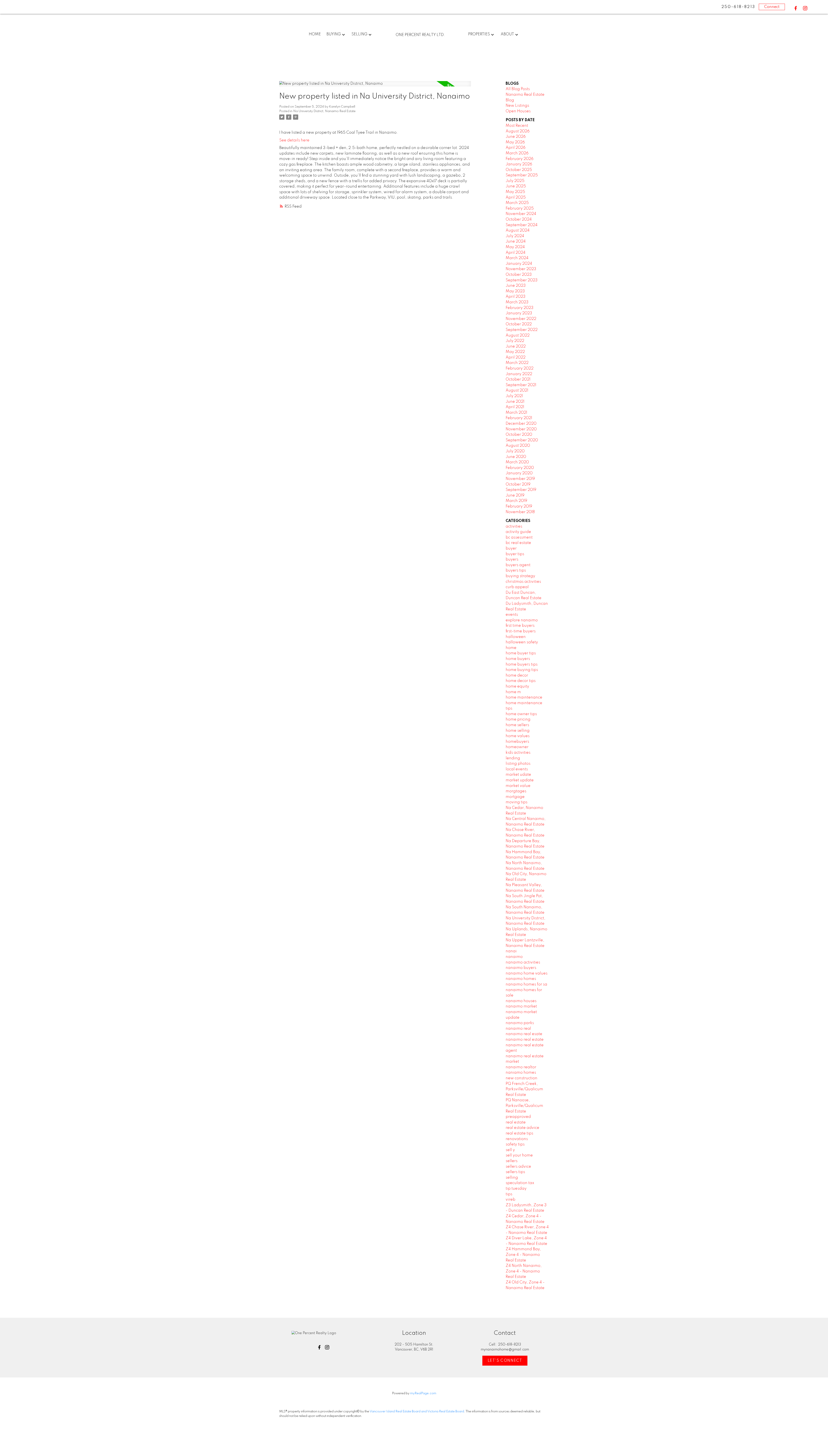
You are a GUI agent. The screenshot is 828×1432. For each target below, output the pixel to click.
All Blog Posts (518, 89)
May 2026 (515, 142)
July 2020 (515, 451)
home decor (517, 675)
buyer (511, 548)
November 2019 (520, 479)
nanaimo (514, 957)
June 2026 (516, 137)
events (512, 615)
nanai (511, 951)
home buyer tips (521, 653)
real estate (516, 1122)
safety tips (515, 1144)
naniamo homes (521, 1073)
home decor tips (521, 681)
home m (513, 692)
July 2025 (515, 181)
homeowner (517, 747)
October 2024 (519, 219)
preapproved (518, 1117)
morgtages (516, 791)
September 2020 (522, 440)
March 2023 (517, 302)
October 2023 (519, 275)
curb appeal (517, 587)
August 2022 (518, 335)
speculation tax (520, 1183)
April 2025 (516, 197)
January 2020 (519, 473)
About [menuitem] (507, 34)
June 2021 (515, 402)
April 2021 (515, 407)
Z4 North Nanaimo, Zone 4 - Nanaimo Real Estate (524, 1271)
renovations (517, 1139)
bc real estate (518, 543)
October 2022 (519, 324)
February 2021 (519, 418)
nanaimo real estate (525, 1040)
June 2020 (516, 457)
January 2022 (519, 374)
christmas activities (523, 582)
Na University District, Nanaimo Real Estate (324, 111)
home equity (517, 686)
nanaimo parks (520, 1023)
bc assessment (519, 537)
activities (514, 526)
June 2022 (516, 346)
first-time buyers (521, 631)
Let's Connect (505, 1361)
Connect (771, 7)
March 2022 (517, 363)
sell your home (519, 1155)
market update (520, 780)
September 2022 (522, 330)
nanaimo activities (523, 962)
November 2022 (521, 319)
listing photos (518, 764)
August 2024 (518, 230)
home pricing (518, 719)
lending (513, 758)
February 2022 (519, 368)
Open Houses (518, 111)
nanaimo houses (521, 1001)
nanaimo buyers (521, 968)
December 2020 (521, 424)
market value (518, 786)
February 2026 (519, 159)
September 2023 (522, 280)
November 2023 (521, 269)
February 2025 (520, 208)
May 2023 (515, 291)
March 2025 (517, 203)
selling (512, 1178)
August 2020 (518, 446)
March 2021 (516, 413)
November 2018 (520, 512)
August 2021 (517, 390)
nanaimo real (518, 1029)
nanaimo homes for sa (526, 984)
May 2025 (515, 192)
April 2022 (515, 357)
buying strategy (520, 576)
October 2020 (519, 435)
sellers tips (515, 1172)
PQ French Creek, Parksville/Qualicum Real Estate (524, 1089)
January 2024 (519, 264)
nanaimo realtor (521, 1067)
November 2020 (521, 429)
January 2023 (519, 313)
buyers (512, 559)
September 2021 (521, 385)
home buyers (518, 659)
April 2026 (515, 148)
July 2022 (515, 341)
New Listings (517, 106)
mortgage (515, 797)
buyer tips (515, 554)
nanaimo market (521, 1006)
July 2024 (515, 236)
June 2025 (516, 186)
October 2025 (519, 170)
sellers (512, 1161)
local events (517, 769)
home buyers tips (522, 664)
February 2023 (519, 308)
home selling (518, 731)
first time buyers (520, 626)
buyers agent (518, 565)
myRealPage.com (423, 1393)
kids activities (518, 753)
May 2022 (515, 352)
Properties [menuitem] (479, 34)
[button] (796, 8)
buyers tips (516, 570)
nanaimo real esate (524, 1034)
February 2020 (520, 468)
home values (518, 736)
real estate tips (519, 1133)
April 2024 (515, 253)
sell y (510, 1150)
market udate (518, 775)
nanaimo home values (526, 973)
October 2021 (518, 379)
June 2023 (516, 286)
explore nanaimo (522, 620)
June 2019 (515, 495)
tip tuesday (516, 1189)
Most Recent (517, 126)
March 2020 (517, 462)
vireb (510, 1200)
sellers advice (518, 1167)
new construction (521, 1078)
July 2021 (514, 396)
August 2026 (518, 131)
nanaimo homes (521, 979)
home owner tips (521, 714)
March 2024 (517, 258)
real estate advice (522, 1128)
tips (509, 1194)
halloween (516, 637)
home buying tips (522, 670)
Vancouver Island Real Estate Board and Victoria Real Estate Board (417, 1411)
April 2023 (515, 297)
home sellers (517, 725)
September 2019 (521, 490)
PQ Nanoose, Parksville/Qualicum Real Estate (524, 1105)
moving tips (516, 802)
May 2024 (515, 247)
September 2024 (522, 225)
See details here (294, 140)
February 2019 (519, 506)
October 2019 (518, 484)
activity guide (518, 532)
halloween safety (522, 642)
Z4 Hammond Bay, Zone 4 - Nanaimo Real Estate (523, 1254)
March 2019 (516, 501)
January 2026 (519, 164)
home (511, 648)
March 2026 (517, 153)
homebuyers (517, 742)
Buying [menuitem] (333, 34)
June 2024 (516, 241)
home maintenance (524, 697)
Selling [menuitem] (359, 34)
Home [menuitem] (315, 34)
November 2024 (521, 214)
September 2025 (522, 175)
